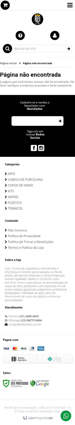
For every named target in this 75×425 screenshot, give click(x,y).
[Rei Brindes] (37, 13)
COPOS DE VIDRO (20, 185)
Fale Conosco (17, 230)
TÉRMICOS (15, 208)
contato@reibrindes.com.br (24, 324)
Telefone (23, 316)
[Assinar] (59, 121)
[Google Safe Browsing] (39, 383)
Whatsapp (25, 320)
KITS (11, 191)
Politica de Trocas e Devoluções (30, 242)
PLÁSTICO (15, 203)
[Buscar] (68, 49)
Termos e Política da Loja (26, 247)
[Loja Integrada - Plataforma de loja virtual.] (37, 418)
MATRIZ (13, 197)
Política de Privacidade (24, 236)
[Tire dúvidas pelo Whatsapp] (66, 416)
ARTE (11, 174)
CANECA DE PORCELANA (25, 179)
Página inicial (8, 63)
